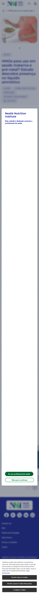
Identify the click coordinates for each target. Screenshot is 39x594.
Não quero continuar (20, 480)
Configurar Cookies (19, 590)
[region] (19, 576)
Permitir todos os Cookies (19, 577)
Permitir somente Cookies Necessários (19, 584)
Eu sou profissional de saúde (19, 474)
